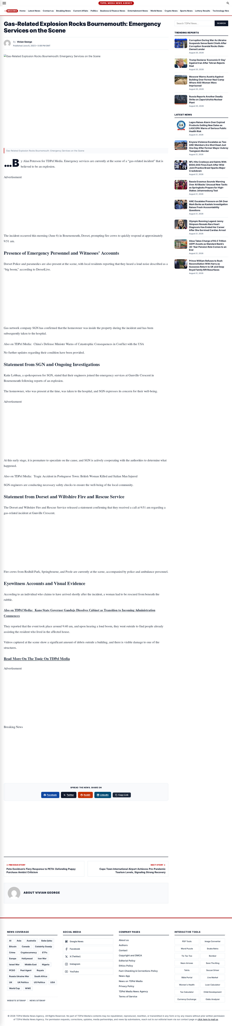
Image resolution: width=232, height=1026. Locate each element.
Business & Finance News (112, 11)
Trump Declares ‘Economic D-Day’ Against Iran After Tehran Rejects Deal (207, 63)
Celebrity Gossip (43, 946)
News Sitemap (37, 1000)
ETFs (44, 952)
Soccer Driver (212, 970)
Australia (31, 940)
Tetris (187, 970)
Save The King (212, 963)
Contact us (48, 11)
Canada (26, 946)
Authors (123, 945)
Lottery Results (202, 11)
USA (52, 982)
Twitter (70, 795)
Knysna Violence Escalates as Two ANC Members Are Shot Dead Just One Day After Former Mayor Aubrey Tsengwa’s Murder (208, 146)
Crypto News (171, 11)
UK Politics (23, 982)
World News (156, 11)
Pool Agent (25, 970)
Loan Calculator (212, 985)
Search (221, 23)
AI (10, 940)
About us (124, 940)
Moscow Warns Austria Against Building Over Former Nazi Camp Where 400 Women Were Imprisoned (206, 81)
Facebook (52, 795)
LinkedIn (104, 795)
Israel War (14, 964)
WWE (28, 988)
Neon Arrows (187, 963)
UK (10, 982)
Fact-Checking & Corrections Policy (138, 971)
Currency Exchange (186, 999)
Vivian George (24, 42)
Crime (12, 952)
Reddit (87, 795)
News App (124, 976)
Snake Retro (212, 948)
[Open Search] (228, 3)
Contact (123, 950)
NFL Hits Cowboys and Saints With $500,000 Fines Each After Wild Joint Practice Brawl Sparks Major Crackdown (207, 166)
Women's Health (187, 985)
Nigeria (45, 964)
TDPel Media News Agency (116, 3)
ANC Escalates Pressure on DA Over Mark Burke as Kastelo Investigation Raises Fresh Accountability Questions (208, 206)
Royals (40, 970)
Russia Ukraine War (19, 976)
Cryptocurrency (29, 952)
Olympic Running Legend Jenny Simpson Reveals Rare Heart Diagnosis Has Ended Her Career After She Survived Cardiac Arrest (207, 225)
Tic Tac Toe (186, 956)
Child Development (213, 992)
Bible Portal (186, 977)
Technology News (221, 11)
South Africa (40, 976)
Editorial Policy (127, 960)
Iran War (42, 958)
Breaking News (63, 11)
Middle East (31, 964)
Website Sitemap (16, 1000)
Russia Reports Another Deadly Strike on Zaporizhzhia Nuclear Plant (206, 99)
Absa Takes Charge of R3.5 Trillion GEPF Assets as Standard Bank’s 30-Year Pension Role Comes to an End (207, 245)
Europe (12, 958)
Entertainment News (138, 11)
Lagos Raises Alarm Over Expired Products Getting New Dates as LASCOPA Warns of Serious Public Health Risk (207, 127)
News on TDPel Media (131, 981)
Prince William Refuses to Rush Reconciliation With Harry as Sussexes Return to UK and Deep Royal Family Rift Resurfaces (206, 265)
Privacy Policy (126, 986)
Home (23, 11)
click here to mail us (208, 1019)
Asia (19, 940)
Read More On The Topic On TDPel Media (37, 658)
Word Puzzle (187, 948)
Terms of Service (128, 996)
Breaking (12, 11)
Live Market (212, 977)
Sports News (186, 11)
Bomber (212, 956)
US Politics (39, 982)
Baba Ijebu (46, 940)
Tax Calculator (187, 992)
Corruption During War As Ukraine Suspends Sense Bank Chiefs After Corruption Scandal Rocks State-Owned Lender (207, 44)
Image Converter (212, 941)
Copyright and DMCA (130, 955)
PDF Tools (187, 941)
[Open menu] (4, 3)
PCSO (12, 970)
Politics (94, 11)
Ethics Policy (126, 965)
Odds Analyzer (213, 999)
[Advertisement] (86, 196)
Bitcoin (12, 946)
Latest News (34, 11)
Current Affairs (80, 11)
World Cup (14, 988)
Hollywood (27, 958)
